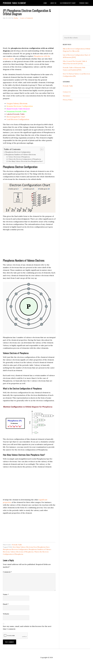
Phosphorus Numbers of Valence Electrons (20, 154)
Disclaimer (66, 96)
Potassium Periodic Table (17, 111)
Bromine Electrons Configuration (20, 106)
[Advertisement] (29, 34)
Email (6, 604)
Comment (7, 572)
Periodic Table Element (14, 3)
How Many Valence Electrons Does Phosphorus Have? (26, 161)
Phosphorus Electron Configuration (17, 152)
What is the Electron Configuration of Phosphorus (25, 159)
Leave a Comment (26, 18)
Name (6, 594)
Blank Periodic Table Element (18, 109)
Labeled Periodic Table (16, 114)
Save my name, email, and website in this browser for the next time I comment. (27, 627)
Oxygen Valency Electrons (17, 103)
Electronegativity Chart (16, 117)
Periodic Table (17, 545)
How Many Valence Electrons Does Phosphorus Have (31, 547)
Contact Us (67, 92)
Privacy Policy (67, 100)
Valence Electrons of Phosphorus (19, 157)
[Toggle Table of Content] (41, 149)
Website (6, 614)
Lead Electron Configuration (18, 119)
